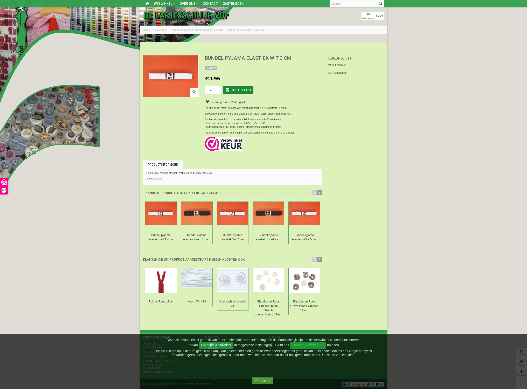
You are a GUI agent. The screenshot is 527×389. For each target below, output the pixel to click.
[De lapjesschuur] (186, 15)
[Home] (147, 3)
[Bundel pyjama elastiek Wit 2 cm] (232, 217)
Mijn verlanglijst (337, 72)
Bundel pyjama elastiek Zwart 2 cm (268, 237)
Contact (210, 4)
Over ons (187, 4)
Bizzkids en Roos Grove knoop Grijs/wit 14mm (304, 306)
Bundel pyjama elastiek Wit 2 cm (233, 237)
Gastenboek (233, 4)
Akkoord (262, 380)
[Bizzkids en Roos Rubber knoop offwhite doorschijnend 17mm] (268, 283)
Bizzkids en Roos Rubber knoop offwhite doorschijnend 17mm (268, 308)
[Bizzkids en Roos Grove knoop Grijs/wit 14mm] (304, 283)
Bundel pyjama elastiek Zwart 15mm (196, 237)
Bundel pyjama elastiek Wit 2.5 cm (304, 237)
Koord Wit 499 (197, 301)
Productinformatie (163, 164)
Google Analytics (216, 345)
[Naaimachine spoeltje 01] (232, 283)
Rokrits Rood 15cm (161, 301)
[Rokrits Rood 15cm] (161, 283)
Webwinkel (163, 4)
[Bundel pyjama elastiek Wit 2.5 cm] (304, 217)
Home (146, 29)
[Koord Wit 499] (196, 283)
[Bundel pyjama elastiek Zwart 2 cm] (268, 217)
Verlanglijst (339, 58)
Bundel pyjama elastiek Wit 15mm (161, 237)
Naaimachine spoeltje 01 (233, 303)
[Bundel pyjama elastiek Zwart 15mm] (196, 217)
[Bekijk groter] (194, 92)
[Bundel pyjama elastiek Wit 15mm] (161, 217)
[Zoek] (380, 3)
